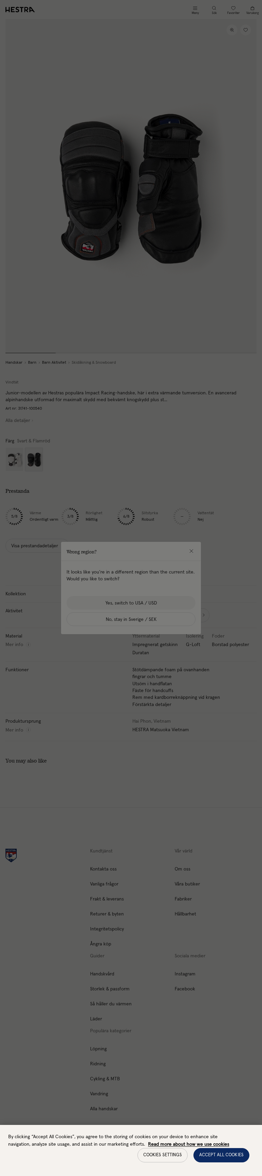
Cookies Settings (162, 1155)
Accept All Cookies (221, 1155)
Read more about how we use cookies (188, 1144)
